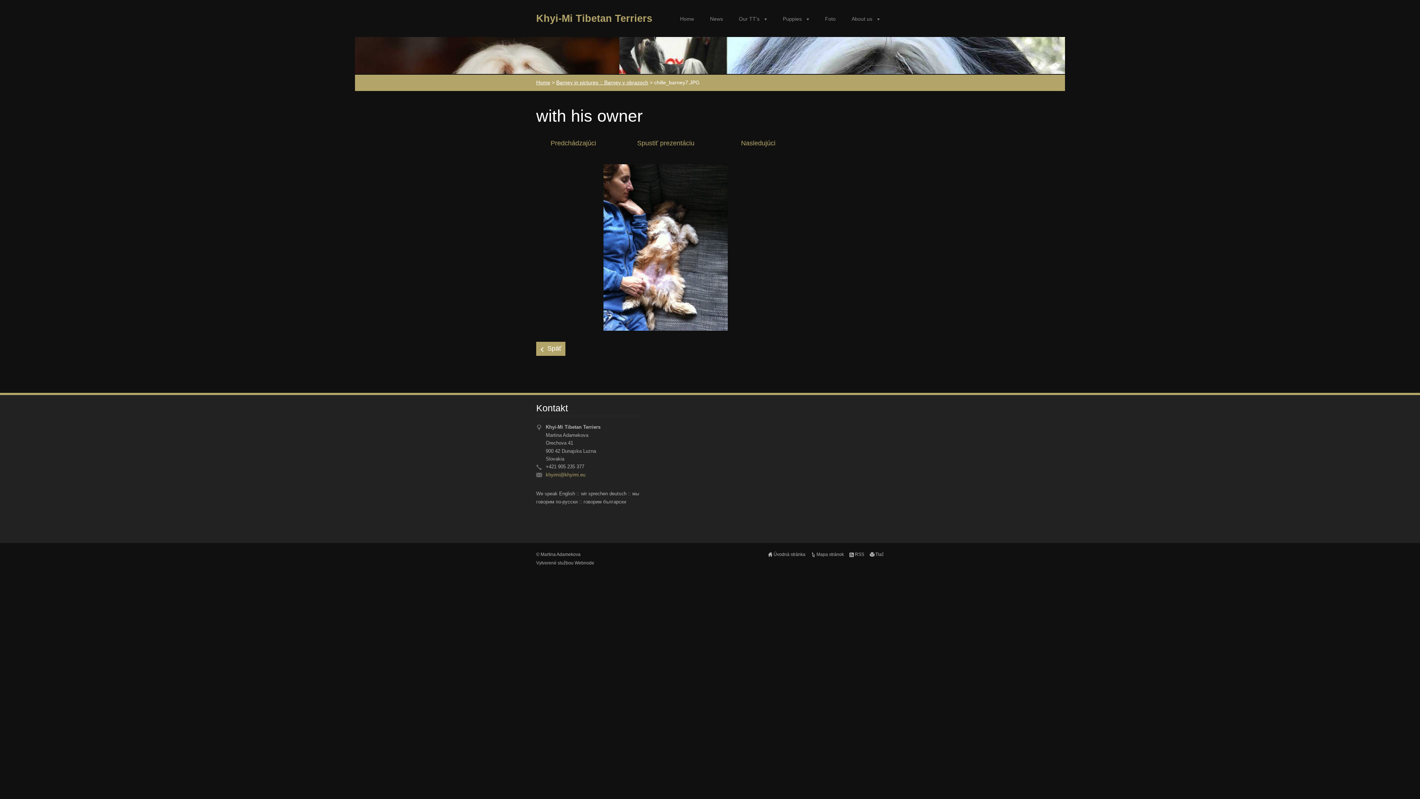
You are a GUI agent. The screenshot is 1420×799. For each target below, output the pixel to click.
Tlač (879, 554)
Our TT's (749, 19)
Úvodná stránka (789, 554)
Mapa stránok (830, 554)
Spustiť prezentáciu (665, 143)
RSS (859, 554)
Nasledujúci (758, 143)
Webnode (584, 563)
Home (687, 19)
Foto (830, 19)
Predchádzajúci (573, 143)
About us (862, 19)
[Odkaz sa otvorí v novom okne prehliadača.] (666, 247)
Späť (554, 348)
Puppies (792, 19)
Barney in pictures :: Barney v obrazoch (602, 82)
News (716, 19)
